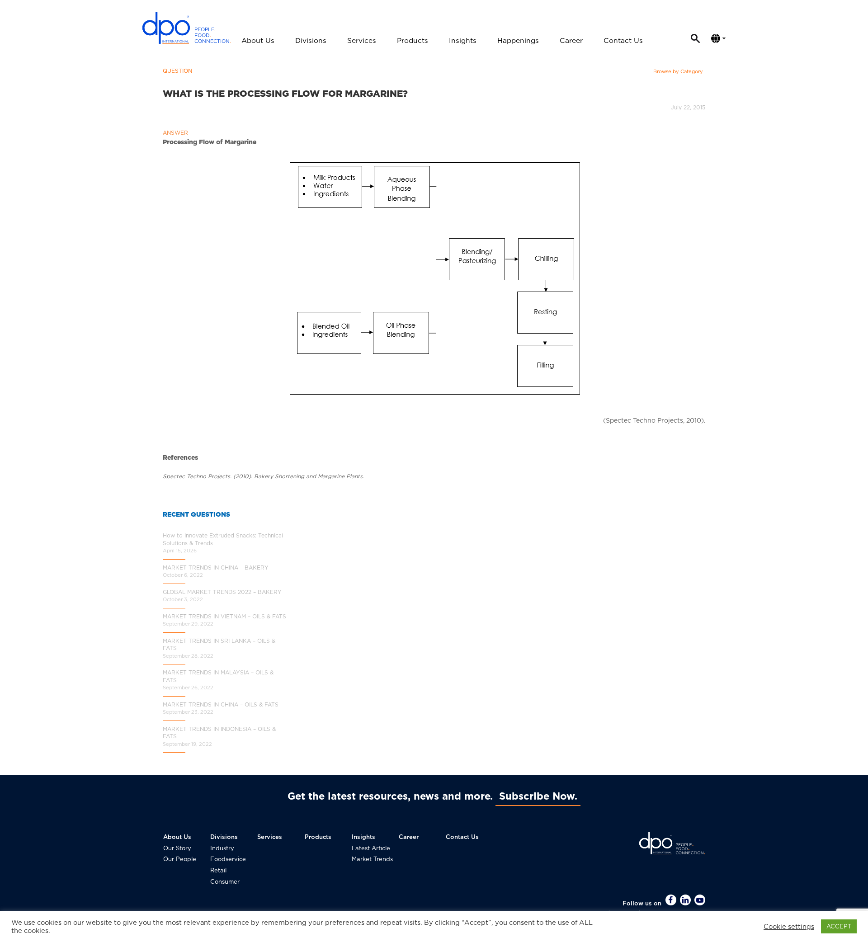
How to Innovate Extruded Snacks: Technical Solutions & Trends (223, 539)
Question (177, 70)
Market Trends (372, 859)
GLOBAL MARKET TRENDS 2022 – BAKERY (222, 592)
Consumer (225, 881)
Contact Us (623, 40)
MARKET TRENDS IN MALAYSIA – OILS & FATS (218, 676)
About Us (257, 40)
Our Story (177, 848)
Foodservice (228, 859)
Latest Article (371, 848)
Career (571, 40)
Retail (218, 870)
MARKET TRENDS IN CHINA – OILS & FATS (220, 704)
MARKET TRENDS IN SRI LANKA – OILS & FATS (219, 644)
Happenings (518, 40)
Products (412, 40)
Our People (179, 859)
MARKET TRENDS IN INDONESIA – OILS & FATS (219, 732)
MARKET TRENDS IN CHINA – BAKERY (216, 567)
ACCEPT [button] (838, 926)
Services (361, 40)
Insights (462, 40)
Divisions (310, 40)
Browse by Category (678, 71)
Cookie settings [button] (789, 927)
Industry (222, 848)
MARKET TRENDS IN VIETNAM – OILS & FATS (224, 616)
